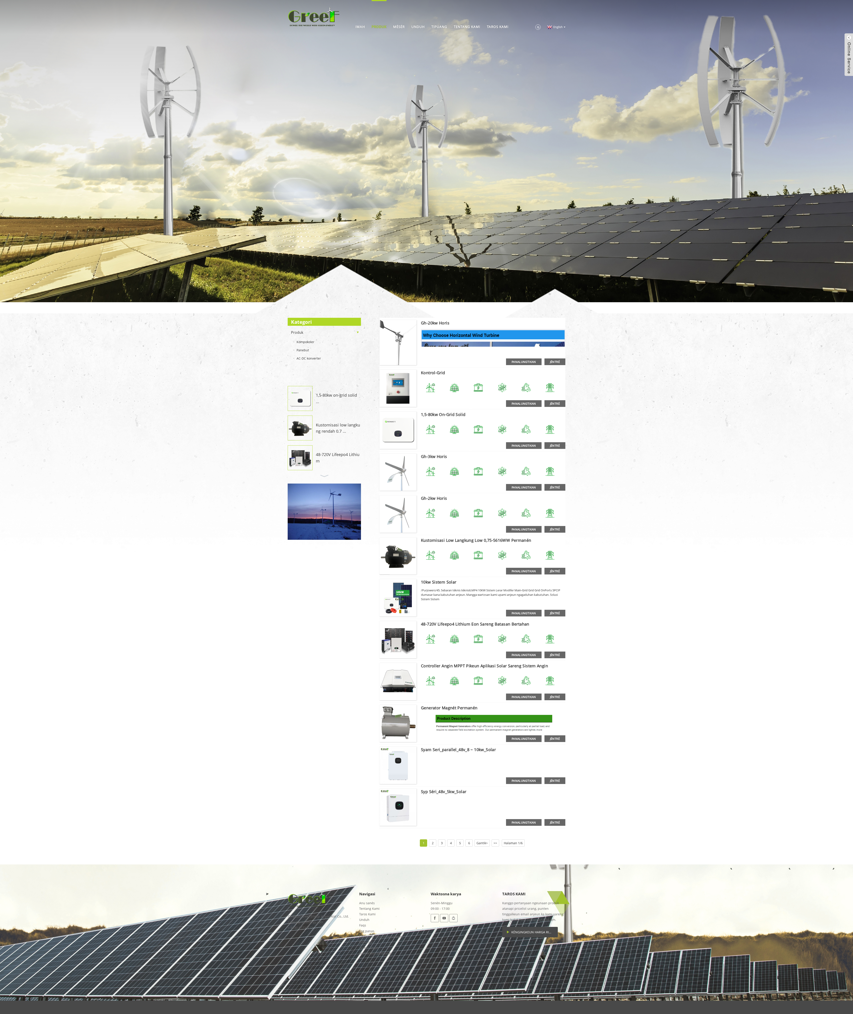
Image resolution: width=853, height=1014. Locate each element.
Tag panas (366, 931)
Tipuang (439, 26)
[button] (324, 380)
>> (495, 843)
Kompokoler (305, 342)
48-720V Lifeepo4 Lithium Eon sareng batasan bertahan (475, 624)
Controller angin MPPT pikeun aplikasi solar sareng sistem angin (484, 665)
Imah (360, 26)
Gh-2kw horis (434, 498)
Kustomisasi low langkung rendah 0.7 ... (338, 428)
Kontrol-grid (433, 372)
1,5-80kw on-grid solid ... (336, 398)
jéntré (555, 362)
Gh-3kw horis (434, 456)
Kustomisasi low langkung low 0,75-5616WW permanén (476, 540)
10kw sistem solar (438, 582)
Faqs (362, 925)
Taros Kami (497, 26)
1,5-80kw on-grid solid (443, 414)
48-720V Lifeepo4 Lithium (337, 458)
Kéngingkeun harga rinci (532, 932)
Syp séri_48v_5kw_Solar (443, 791)
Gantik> (482, 843)
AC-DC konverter (309, 358)
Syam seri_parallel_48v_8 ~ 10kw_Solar (458, 749)
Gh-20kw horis (435, 323)
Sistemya (366, 942)
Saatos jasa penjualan (375, 953)
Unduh (418, 26)
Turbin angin (368, 948)
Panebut (303, 350)
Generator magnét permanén (449, 707)
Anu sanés (367, 903)
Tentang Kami (467, 26)
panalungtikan (524, 362)
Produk (379, 26)
